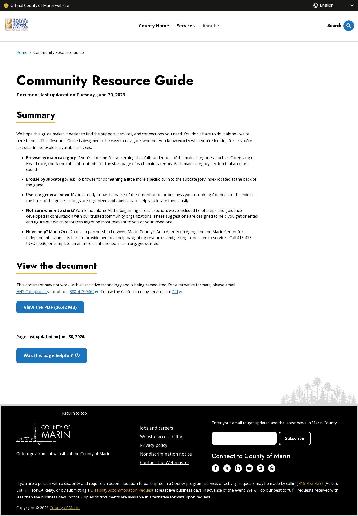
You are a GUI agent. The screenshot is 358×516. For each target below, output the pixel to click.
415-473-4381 (311, 483)
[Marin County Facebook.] (215, 468)
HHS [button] (31, 291)
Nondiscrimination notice (166, 454)
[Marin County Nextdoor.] (271, 468)
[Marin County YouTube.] (249, 468)
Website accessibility (161, 437)
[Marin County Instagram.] (260, 468)
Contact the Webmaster (164, 462)
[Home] (16, 26)
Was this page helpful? (49, 355)
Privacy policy (153, 445)
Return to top (74, 413)
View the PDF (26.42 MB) (50, 307)
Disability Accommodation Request (122, 490)
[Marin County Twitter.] (227, 468)
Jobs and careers (156, 428)
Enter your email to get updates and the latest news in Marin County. (275, 422)
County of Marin (65, 507)
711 (27, 490)
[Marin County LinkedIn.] (238, 468)
